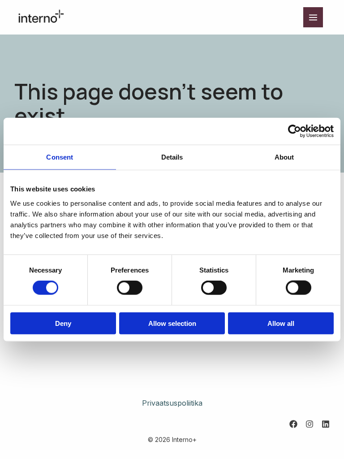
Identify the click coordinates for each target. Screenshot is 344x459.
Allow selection (172, 323)
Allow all (280, 323)
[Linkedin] (326, 424)
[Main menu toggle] (313, 17)
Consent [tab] (59, 157)
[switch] (129, 288)
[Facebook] (293, 424)
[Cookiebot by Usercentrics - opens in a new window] (294, 131)
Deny (63, 323)
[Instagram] (309, 424)
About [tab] (284, 157)
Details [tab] (172, 157)
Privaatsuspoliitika (172, 402)
